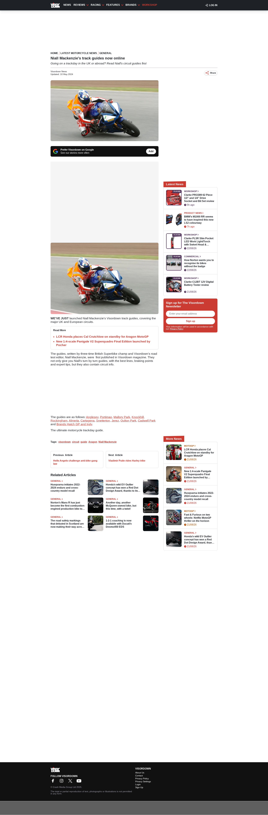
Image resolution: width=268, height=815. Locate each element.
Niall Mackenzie (107, 442)
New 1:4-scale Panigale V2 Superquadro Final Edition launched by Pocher (197, 474)
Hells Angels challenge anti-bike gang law (75, 462)
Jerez (115, 420)
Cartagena (87, 420)
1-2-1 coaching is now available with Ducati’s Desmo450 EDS (119, 523)
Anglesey (92, 417)
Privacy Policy (176, 329)
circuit (75, 442)
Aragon (92, 442)
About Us (139, 773)
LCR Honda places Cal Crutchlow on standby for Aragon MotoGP (102, 336)
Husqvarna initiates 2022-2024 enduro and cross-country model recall (65, 487)
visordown (64, 442)
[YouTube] (80, 782)
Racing (96, 5)
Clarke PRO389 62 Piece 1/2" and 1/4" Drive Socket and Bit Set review (199, 198)
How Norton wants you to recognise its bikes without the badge (199, 263)
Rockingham (59, 420)
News (67, 5)
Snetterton (103, 420)
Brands (130, 5)
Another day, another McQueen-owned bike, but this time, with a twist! (121, 505)
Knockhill (138, 417)
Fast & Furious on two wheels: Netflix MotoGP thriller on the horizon (197, 517)
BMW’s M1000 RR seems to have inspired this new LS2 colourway (198, 219)
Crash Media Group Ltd (64, 787)
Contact (139, 775)
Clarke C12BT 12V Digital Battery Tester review (199, 283)
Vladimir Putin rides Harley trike (126, 460)
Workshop (149, 5)
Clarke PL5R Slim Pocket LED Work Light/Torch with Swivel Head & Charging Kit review (198, 241)
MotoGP (189, 446)
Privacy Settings (143, 781)
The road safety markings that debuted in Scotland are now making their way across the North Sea (68, 523)
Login (138, 784)
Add (151, 151)
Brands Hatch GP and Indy (74, 424)
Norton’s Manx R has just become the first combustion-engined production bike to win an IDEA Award (68, 505)
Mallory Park (122, 417)
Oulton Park (128, 420)
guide (83, 442)
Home (54, 53)
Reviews (79, 5)
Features (113, 5)
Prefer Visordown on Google (77, 149)
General (105, 53)
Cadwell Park (147, 420)
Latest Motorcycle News (78, 53)
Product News (193, 213)
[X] (71, 782)
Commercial (191, 256)
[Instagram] (62, 782)
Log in (213, 5)
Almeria (74, 420)
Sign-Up (139, 787)
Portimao (106, 417)
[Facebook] (54, 782)
